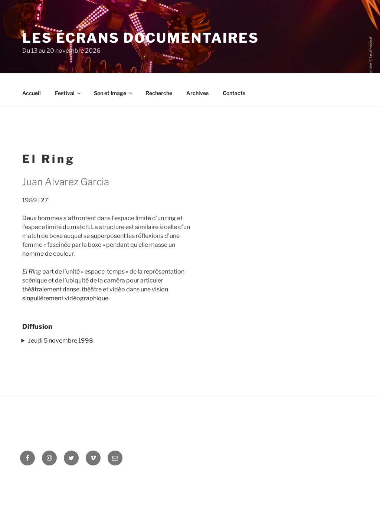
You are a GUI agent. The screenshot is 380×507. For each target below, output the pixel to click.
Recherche (158, 93)
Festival (65, 93)
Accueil (31, 93)
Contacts (234, 93)
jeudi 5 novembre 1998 (60, 340)
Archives (197, 93)
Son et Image (110, 93)
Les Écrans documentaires (140, 38)
